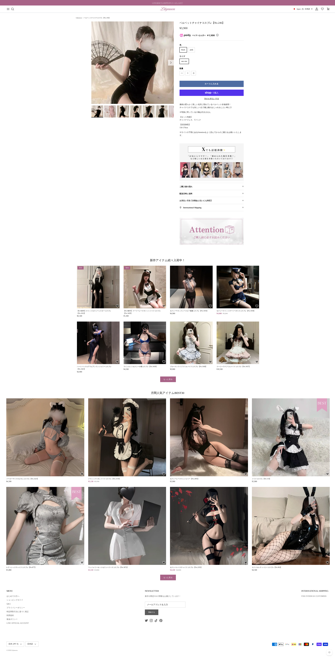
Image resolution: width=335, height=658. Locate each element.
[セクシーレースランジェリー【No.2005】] (209, 437)
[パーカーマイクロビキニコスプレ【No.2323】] (45, 437)
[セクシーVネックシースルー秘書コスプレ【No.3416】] (191, 287)
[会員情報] (316, 9)
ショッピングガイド (15, 600)
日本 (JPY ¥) (13, 644)
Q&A (9, 604)
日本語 (30, 644)
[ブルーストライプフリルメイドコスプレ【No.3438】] (191, 343)
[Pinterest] (160, 620)
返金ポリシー (12, 619)
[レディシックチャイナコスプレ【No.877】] (45, 526)
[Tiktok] (156, 620)
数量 (181, 68)
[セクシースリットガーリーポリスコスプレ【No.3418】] (238, 287)
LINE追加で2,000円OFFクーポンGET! (167, 3)
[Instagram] (151, 620)
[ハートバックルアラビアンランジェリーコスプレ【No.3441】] (98, 343)
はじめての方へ (13, 596)
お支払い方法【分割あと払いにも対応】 (196, 201)
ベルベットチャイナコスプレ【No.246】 (97, 18)
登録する (151, 612)
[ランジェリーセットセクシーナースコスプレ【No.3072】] (127, 526)
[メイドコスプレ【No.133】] (291, 437)
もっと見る (168, 379)
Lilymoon (79, 18)
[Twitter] (146, 620)
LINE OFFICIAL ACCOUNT (18, 623)
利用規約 (10, 615)
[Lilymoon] (167, 9)
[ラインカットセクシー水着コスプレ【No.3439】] (145, 343)
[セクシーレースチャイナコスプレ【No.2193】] (209, 526)
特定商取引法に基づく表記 (18, 612)
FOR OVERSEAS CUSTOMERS (313, 596)
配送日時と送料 (186, 194)
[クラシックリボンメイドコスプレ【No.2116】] (127, 437)
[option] (132, 62)
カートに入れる (212, 84)
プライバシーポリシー (16, 608)
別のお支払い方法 (211, 99)
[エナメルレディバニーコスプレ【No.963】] (291, 526)
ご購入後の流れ (186, 187)
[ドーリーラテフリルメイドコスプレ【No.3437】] (238, 343)
